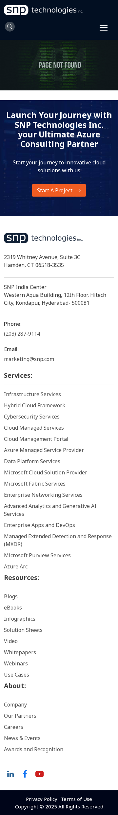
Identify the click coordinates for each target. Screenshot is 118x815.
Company (15, 704)
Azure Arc (16, 566)
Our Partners (20, 715)
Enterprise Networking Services (44, 494)
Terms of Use (76, 799)
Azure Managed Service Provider (44, 450)
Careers (13, 727)
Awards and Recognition (33, 749)
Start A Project (54, 190)
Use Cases (16, 674)
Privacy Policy (41, 799)
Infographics (19, 618)
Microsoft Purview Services (37, 555)
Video (11, 641)
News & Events (22, 738)
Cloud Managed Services (34, 427)
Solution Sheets (23, 630)
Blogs (11, 596)
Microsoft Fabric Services (35, 483)
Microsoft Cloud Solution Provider (45, 472)
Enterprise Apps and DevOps (39, 525)
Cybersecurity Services (32, 416)
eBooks (13, 607)
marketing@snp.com (29, 359)
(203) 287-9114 (22, 333)
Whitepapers (20, 652)
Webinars (16, 663)
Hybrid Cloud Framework (34, 405)
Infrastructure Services (32, 394)
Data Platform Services (32, 461)
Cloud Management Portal (36, 439)
